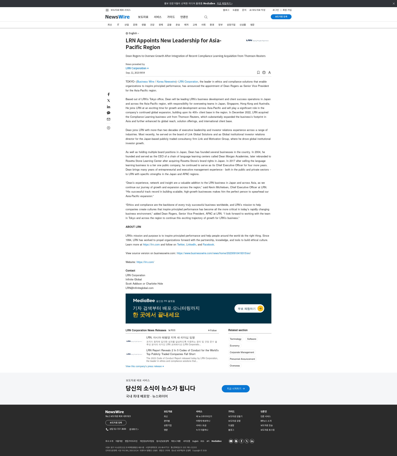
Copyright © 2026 (199, 450)
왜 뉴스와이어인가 (204, 416)
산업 (127, 24)
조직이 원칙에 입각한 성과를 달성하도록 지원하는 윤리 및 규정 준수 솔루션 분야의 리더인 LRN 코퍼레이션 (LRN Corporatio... (181, 343)
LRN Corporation (137, 68)
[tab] (179, 411)
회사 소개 (109, 441)
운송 (178, 24)
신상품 (243, 24)
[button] (258, 72)
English (133, 33)
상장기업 (231, 24)
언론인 (184, 17)
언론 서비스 (266, 416)
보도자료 (143, 17)
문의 (244, 10)
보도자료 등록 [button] (116, 422)
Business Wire (145, 81)
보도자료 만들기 (235, 416)
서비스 (158, 17)
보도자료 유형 (234, 421)
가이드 (171, 17)
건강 (152, 24)
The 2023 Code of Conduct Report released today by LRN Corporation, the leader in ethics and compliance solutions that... (182, 359)
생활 (144, 24)
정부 (220, 24)
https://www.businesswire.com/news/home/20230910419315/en (213, 253)
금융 (169, 24)
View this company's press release (145, 366)
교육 (195, 24)
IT (118, 24)
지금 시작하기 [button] (234, 388)
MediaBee (216, 441)
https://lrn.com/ (145, 262)
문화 (135, 24)
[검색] (206, 17)
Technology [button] (235, 338)
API (208, 441)
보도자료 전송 (267, 425)
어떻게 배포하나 (203, 421)
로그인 (276, 10)
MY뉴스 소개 (266, 421)
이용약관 (119, 441)
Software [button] (251, 338)
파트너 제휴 (176, 441)
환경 (212, 24)
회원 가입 (287, 10)
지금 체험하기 (224, 3)
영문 (252, 24)
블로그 (226, 10)
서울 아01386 (123, 450)
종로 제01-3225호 (190, 447)
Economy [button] (235, 345)
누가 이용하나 (202, 430)
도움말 (236, 10)
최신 (110, 24)
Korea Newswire (166, 81)
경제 (161, 24)
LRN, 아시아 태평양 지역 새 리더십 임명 (170, 337)
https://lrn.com (151, 244)
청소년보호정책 (162, 441)
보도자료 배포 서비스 (121, 10)
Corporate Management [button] (242, 352)
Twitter (181, 244)
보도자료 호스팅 (268, 430)
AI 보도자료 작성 (257, 10)
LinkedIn (191, 244)
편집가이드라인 (131, 441)
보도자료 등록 (281, 16)
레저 (186, 24)
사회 (203, 24)
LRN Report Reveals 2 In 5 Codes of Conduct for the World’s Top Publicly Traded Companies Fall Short (182, 352)
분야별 (167, 421)
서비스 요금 (201, 425)
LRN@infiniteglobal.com (140, 288)
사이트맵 (186, 441)
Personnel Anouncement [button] (242, 358)
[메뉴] (107, 10)
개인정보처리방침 (147, 441)
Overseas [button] (235, 365)
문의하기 (133, 429)
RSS (173, 330)
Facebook (208, 244)
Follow (213, 330)
